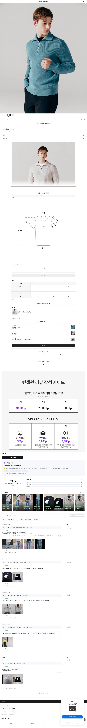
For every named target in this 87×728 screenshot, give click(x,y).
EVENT (7, 701)
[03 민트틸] (7, 115)
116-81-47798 (9, 712)
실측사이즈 (83, 119)
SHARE (84, 1)
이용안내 (3, 708)
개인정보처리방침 (12, 708)
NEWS (3, 701)
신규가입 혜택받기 (72, 717)
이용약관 (7, 708)
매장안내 (10, 723)
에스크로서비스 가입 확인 (16, 713)
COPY (10, 131)
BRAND (54, 723)
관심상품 (86, 4)
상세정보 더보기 (43, 188)
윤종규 (21, 711)
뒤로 (1, 1)
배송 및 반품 (5, 138)
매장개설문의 (32, 723)
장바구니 (85, 1)
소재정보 (4, 135)
